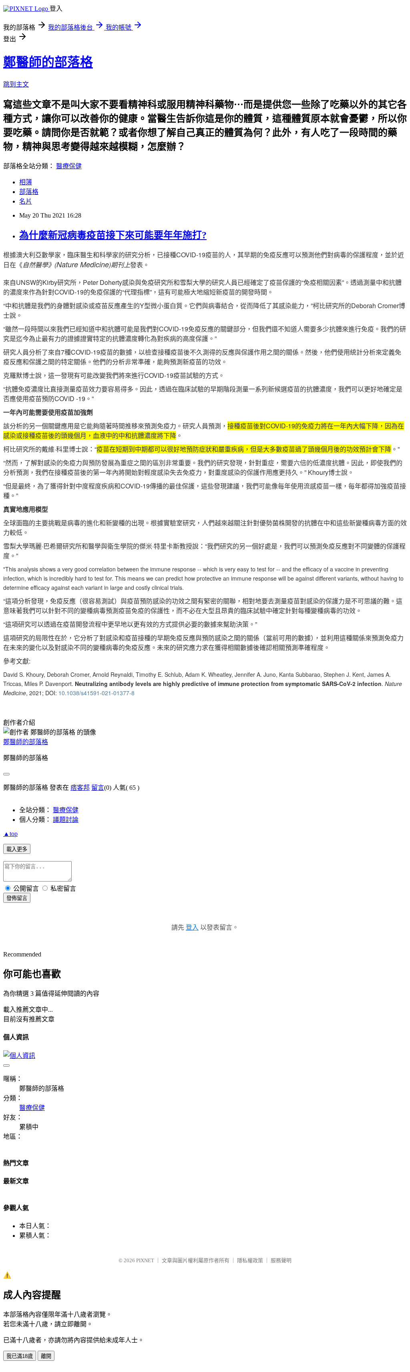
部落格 (28, 191)
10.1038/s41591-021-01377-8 (96, 693)
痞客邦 (80, 787)
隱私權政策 (250, 1260)
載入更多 (16, 849)
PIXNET (145, 1260)
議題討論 (65, 819)
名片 (25, 201)
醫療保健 (69, 166)
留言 (97, 787)
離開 (46, 1356)
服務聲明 (281, 1260)
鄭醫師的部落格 (48, 62)
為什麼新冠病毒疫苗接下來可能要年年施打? (113, 235)
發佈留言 (16, 898)
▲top (10, 833)
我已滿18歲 (19, 1356)
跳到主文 (16, 84)
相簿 (25, 182)
